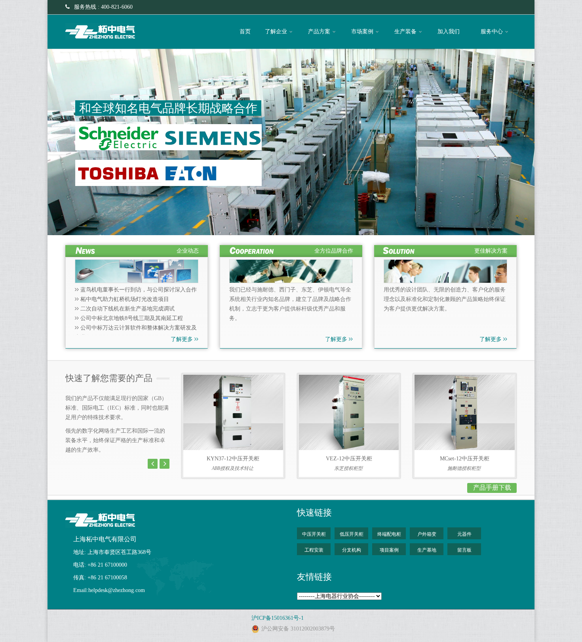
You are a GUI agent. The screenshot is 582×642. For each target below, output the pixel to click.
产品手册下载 (492, 487)
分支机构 (351, 550)
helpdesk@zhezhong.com (116, 590)
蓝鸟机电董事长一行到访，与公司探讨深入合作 (138, 290)
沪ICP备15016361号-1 (277, 618)
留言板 (464, 550)
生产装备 (406, 31)
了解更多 (182, 339)
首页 (245, 31)
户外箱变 (426, 534)
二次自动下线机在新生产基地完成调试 (127, 309)
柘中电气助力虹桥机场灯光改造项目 (124, 299)
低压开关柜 (351, 534)
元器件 (464, 534)
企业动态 (188, 251)
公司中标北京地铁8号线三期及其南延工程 (131, 318)
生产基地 (426, 550)
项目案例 (389, 550)
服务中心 (492, 31)
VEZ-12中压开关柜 (349, 459)
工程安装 (313, 550)
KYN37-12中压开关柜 (233, 459)
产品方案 (320, 31)
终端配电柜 (389, 534)
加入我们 (449, 31)
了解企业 (277, 31)
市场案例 (363, 31)
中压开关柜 (314, 534)
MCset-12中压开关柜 (464, 459)
